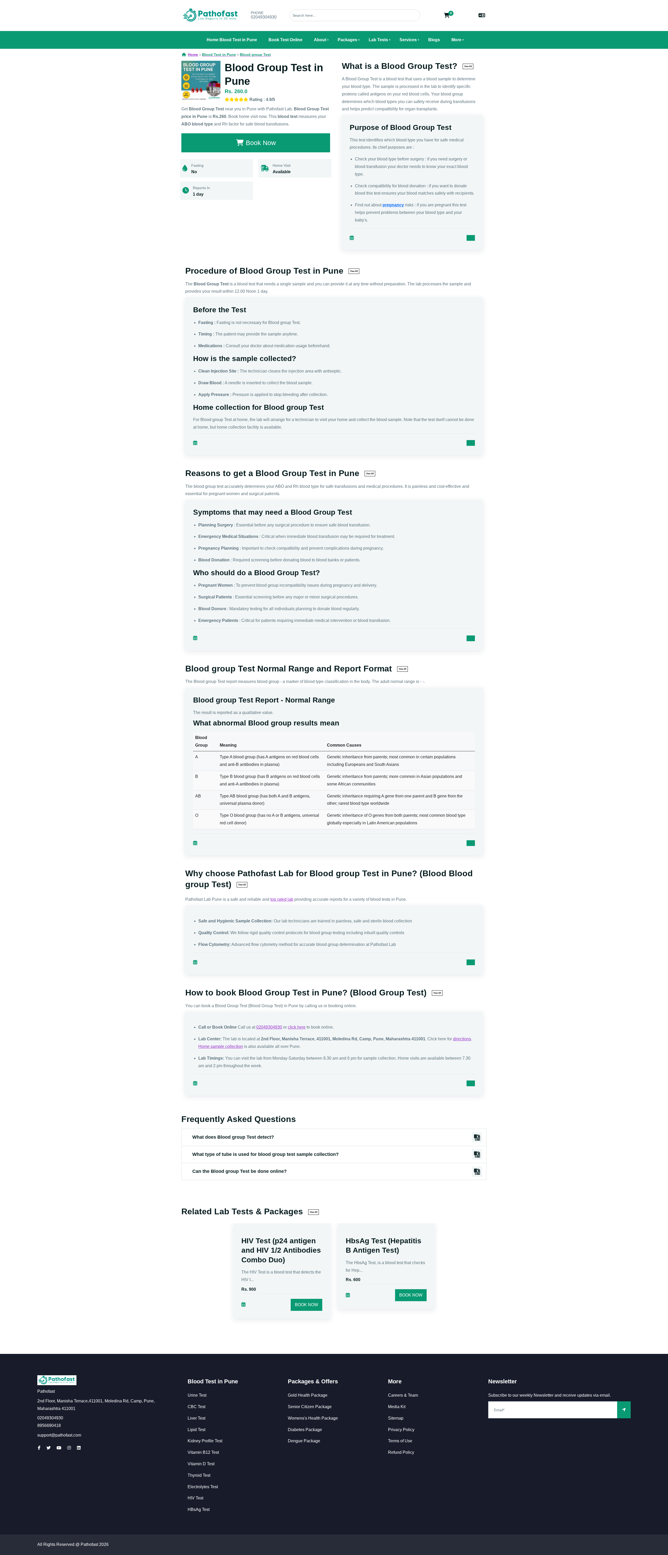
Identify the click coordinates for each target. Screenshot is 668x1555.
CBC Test (196, 1406)
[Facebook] (39, 1448)
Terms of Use (400, 1441)
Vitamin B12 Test (203, 1452)
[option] (282, 1277)
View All (468, 66)
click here (297, 1027)
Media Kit (396, 1406)
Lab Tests (378, 40)
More (456, 40)
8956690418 (49, 1425)
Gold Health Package (307, 1395)
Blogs (434, 40)
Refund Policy (401, 1452)
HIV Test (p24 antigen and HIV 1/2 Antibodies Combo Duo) (281, 1250)
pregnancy (393, 205)
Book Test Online (285, 40)
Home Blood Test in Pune (232, 40)
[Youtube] (59, 1448)
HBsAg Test (199, 1509)
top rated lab (281, 899)
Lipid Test (196, 1429)
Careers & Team (403, 1395)
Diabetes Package (305, 1429)
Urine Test (197, 1395)
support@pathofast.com (59, 1435)
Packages (347, 40)
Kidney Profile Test (205, 1441)
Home (193, 54)
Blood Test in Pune (213, 1381)
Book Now (306, 1304)
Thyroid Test (199, 1475)
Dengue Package (304, 1441)
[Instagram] (69, 1448)
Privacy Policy (401, 1429)
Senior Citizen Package (310, 1406)
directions (462, 1039)
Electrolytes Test (203, 1487)
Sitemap (395, 1418)
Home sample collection (220, 1046)
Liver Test (196, 1418)
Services (408, 40)
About (320, 40)
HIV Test (195, 1498)
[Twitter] (48, 1448)
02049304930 (264, 17)
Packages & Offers (313, 1381)
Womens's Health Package (313, 1418)
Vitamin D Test (201, 1464)
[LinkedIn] (78, 1448)
